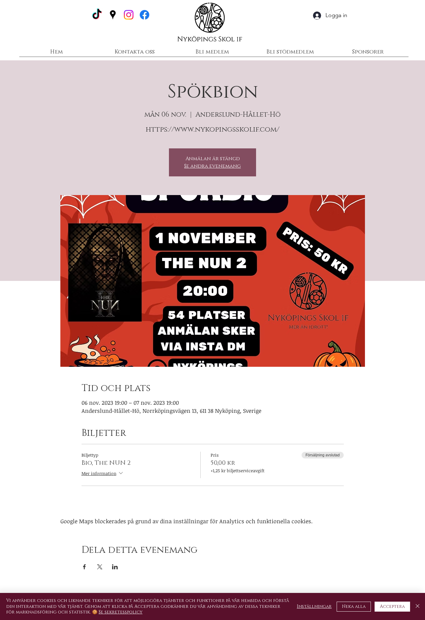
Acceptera (392, 606)
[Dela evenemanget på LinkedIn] (115, 566)
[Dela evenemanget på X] (100, 566)
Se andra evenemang (212, 166)
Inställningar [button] (314, 606)
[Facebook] (144, 14)
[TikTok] (97, 14)
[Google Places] (112, 14)
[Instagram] (128, 14)
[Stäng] (417, 606)
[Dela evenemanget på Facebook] (84, 566)
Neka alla (354, 606)
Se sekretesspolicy (120, 612)
